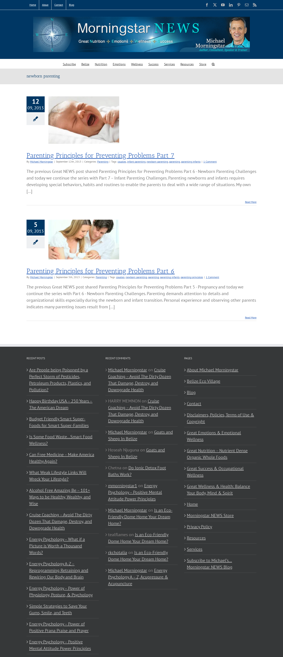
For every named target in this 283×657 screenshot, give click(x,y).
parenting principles (192, 277)
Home (192, 504)
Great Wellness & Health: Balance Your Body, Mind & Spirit (218, 489)
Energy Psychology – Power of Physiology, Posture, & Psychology (61, 591)
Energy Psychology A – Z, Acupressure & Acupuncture (138, 576)
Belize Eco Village (203, 381)
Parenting (102, 161)
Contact (194, 403)
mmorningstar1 (122, 486)
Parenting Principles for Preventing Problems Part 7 (100, 155)
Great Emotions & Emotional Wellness (214, 436)
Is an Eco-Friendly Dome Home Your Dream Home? (140, 516)
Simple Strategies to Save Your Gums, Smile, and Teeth (58, 609)
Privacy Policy (199, 527)
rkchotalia (117, 552)
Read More (250, 202)
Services (194, 549)
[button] (213, 64)
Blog (191, 392)
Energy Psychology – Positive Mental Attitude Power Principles (60, 645)
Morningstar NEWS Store (210, 515)
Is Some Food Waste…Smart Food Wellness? (60, 440)
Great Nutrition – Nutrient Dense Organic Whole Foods (217, 454)
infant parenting (136, 161)
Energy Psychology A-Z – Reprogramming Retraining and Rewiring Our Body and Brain (58, 570)
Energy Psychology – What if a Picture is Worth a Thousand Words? (57, 545)
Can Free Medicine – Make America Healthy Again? (61, 458)
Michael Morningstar (41, 161)
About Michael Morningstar (212, 370)
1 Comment (210, 161)
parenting (174, 161)
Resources (196, 538)
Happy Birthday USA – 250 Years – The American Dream (60, 404)
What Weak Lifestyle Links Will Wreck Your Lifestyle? (57, 476)
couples (122, 161)
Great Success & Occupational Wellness (215, 472)
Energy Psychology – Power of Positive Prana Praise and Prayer (59, 627)
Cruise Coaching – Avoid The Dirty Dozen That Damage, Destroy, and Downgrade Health (60, 521)
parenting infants (191, 161)
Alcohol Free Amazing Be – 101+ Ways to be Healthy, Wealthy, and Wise (60, 496)
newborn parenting (157, 161)
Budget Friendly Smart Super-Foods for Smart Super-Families (59, 422)
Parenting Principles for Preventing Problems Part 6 (101, 271)
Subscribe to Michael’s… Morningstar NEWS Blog (209, 564)
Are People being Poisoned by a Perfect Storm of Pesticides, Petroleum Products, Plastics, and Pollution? (60, 380)
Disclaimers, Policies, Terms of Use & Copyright (220, 418)
